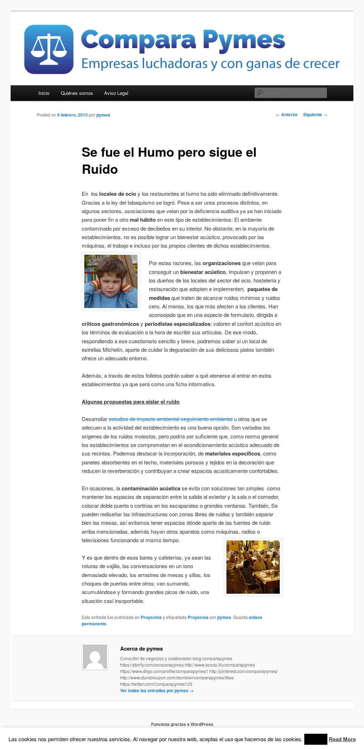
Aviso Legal (116, 93)
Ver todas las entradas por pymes (157, 690)
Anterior (287, 114)
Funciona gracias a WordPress (182, 724)
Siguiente (315, 114)
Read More (342, 739)
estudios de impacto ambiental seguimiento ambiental (170, 418)
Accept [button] (316, 739)
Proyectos (151, 617)
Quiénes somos (77, 93)
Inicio (43, 93)
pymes (103, 115)
